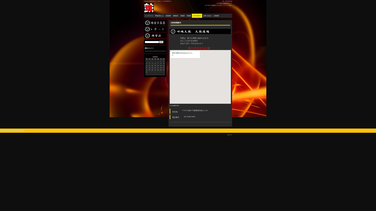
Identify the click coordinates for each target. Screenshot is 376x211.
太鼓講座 (168, 16)
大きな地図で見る (174, 105)
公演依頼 (216, 16)
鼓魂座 (183, 16)
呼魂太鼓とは (159, 16)
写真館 (189, 16)
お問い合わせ (207, 16)
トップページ (149, 16)
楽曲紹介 (176, 16)
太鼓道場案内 (197, 16)
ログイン (229, 134)
